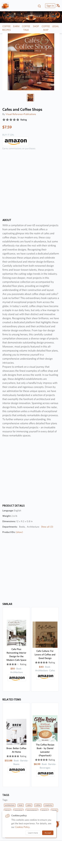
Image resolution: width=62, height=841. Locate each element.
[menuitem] (50, 5)
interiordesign (32, 810)
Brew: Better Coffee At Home (16, 750)
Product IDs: (12, 532)
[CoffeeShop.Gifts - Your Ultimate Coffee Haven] (6, 5)
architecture (9, 805)
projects (45, 810)
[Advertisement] (31, 186)
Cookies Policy (22, 827)
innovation (18, 810)
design (7, 810)
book (20, 805)
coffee (38, 805)
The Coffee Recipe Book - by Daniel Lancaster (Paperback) (45, 750)
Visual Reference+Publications (21, 114)
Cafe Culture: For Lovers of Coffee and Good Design (45, 654)
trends (54, 810)
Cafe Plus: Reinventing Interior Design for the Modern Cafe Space (16, 655)
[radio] (3, 119)
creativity (48, 805)
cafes (29, 805)
